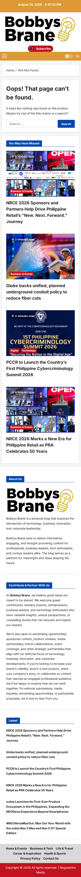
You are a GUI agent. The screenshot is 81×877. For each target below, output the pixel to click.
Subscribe (43, 48)
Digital (14, 350)
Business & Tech (41, 848)
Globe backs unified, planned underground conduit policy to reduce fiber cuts (36, 292)
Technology (29, 350)
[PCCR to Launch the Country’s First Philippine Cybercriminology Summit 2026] (40, 333)
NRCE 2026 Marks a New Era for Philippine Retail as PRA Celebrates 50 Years (39, 445)
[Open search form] (77, 56)
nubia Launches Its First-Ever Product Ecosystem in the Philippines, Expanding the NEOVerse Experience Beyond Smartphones (37, 806)
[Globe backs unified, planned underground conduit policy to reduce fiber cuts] (40, 256)
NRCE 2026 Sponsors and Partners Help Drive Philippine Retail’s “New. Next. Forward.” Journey (38, 735)
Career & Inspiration (27, 853)
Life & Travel (64, 848)
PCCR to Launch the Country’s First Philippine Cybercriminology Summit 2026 (39, 368)
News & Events (16, 848)
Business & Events (22, 191)
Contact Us (51, 858)
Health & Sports (55, 853)
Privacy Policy (30, 858)
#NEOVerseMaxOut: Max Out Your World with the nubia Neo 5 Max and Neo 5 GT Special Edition (38, 828)
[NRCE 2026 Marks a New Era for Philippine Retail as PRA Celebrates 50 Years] (40, 410)
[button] (69, 56)
